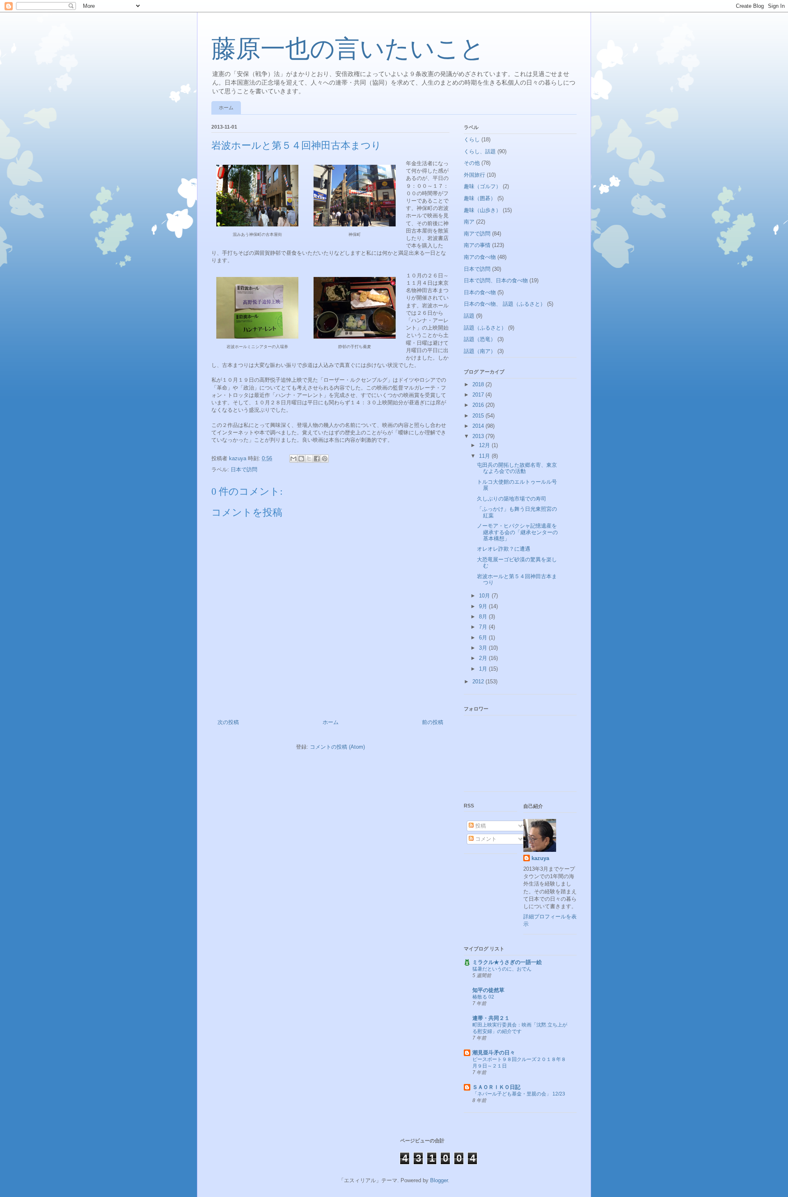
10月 (485, 596)
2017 (479, 395)
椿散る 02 (483, 997)
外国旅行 (474, 175)
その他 (472, 163)
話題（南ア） (480, 351)
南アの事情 (477, 245)
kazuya (540, 858)
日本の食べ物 (480, 292)
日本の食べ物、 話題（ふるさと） (504, 304)
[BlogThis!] (301, 458)
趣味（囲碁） (480, 198)
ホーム (226, 108)
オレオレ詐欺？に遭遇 (503, 549)
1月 (484, 669)
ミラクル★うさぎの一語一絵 (507, 962)
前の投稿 (432, 722)
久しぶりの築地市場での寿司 (511, 499)
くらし (472, 139)
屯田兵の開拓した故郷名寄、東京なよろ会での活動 (517, 468)
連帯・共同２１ (491, 1018)
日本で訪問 (244, 469)
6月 (484, 637)
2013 (479, 436)
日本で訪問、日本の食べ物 (496, 280)
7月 (484, 627)
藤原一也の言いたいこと (348, 48)
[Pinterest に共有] (325, 458)
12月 (485, 445)
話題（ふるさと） (485, 328)
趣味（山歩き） (482, 210)
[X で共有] (309, 458)
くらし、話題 (480, 151)
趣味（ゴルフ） (482, 186)
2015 (479, 416)
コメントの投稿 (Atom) (337, 747)
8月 (484, 616)
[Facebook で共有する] (317, 458)
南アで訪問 (477, 234)
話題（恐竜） (480, 339)
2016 (479, 405)
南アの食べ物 (480, 257)
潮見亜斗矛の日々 (493, 1052)
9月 (484, 606)
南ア (469, 222)
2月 (484, 658)
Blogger (439, 1180)
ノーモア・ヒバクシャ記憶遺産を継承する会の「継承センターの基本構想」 (517, 532)
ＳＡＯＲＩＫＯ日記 (496, 1087)
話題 (469, 316)
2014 (479, 426)
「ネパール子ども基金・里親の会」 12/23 (518, 1094)
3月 (484, 648)
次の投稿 (228, 722)
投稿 (480, 826)
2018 (479, 384)
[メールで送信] (293, 458)
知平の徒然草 (488, 990)
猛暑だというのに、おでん (501, 969)
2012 (479, 681)
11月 (485, 456)
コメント (485, 839)
